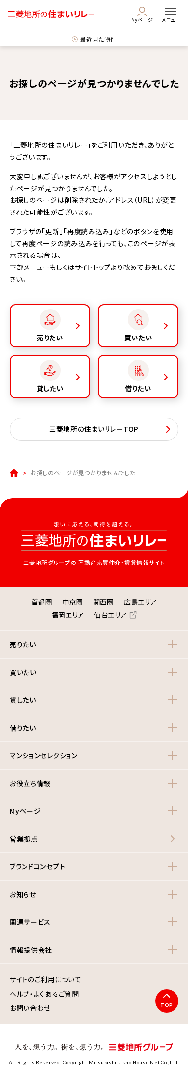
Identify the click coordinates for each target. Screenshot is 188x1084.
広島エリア (140, 601)
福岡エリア (68, 614)
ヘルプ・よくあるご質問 (44, 994)
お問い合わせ (30, 1008)
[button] (94, 644)
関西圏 (103, 601)
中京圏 (72, 601)
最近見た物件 (98, 39)
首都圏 (42, 601)
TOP (167, 1005)
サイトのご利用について (45, 979)
